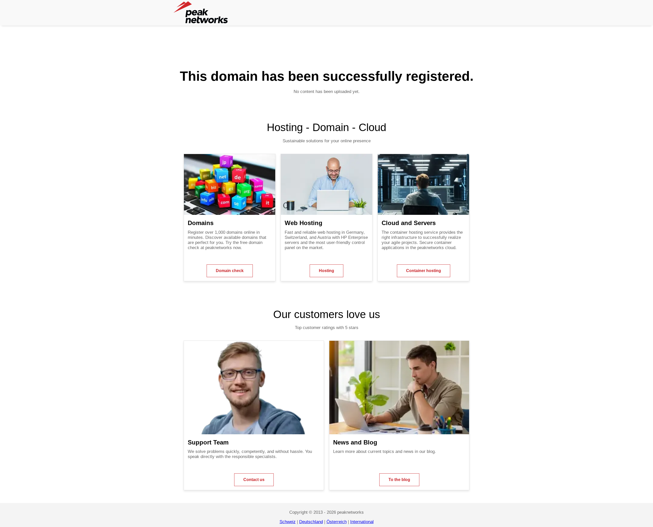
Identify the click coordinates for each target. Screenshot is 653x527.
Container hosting (423, 270)
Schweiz (288, 521)
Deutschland (311, 521)
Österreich (336, 521)
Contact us (254, 479)
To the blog (399, 479)
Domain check (230, 270)
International (362, 521)
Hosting (326, 270)
